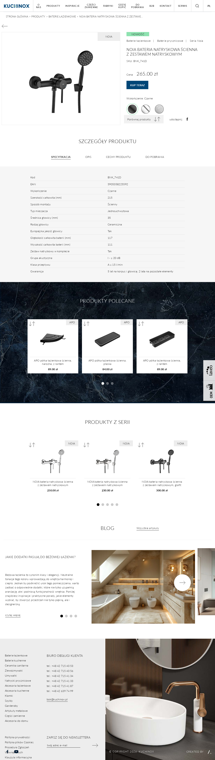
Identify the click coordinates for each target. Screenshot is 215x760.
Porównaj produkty (138, 119)
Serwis (182, 5)
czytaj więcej (12, 615)
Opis (88, 157)
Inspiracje (72, 5)
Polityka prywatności (17, 737)
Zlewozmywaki (14, 670)
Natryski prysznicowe (18, 680)
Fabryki (108, 5)
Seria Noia (196, 41)
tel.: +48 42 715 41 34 (60, 676)
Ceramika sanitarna (16, 665)
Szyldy (9, 701)
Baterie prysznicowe (170, 41)
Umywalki (11, 675)
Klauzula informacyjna (18, 757)
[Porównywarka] (32, 323)
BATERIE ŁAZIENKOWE (62, 16)
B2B (151, 5)
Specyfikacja (61, 157)
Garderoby (11, 706)
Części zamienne (91, 6)
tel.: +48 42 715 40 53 (60, 665)
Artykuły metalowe (16, 711)
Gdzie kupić (122, 6)
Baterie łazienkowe (138, 41)
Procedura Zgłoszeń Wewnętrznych (17, 749)
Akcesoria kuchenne (17, 690)
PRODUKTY (38, 16)
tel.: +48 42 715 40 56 (60, 671)
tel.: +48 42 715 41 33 (60, 681)
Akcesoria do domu (16, 721)
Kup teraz (137, 85)
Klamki (9, 695)
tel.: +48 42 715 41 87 (60, 686)
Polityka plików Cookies (19, 742)
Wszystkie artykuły (148, 528)
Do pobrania (137, 6)
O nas (38, 6)
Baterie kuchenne (15, 660)
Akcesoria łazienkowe (18, 685)
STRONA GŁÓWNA (17, 16)
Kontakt (165, 5)
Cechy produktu (118, 157)
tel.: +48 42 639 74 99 (60, 691)
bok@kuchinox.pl (57, 699)
